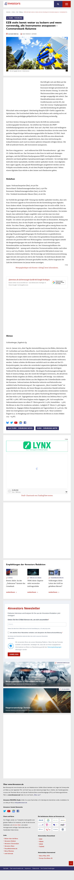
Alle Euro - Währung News (20, 428)
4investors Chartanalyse (12, 843)
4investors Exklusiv (10, 841)
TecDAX (41, 846)
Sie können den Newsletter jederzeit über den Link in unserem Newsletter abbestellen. (28, 637)
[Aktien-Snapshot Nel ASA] (63, 824)
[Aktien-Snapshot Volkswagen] (63, 829)
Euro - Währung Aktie (47, 428)
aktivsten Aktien (17, 825)
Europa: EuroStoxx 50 (45, 858)
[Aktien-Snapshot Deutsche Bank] (41, 824)
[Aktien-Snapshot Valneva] (55, 829)
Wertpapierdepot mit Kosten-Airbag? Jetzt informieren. (37, 268)
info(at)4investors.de (21, 802)
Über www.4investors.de (16, 868)
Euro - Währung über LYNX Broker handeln (37, 450)
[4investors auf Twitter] (11, 423)
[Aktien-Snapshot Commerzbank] (63, 820)
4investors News (9, 846)
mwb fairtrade (9, 853)
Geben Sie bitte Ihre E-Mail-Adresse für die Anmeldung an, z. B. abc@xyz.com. (29, 628)
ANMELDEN (13, 654)
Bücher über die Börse (11, 838)
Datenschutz (35, 868)
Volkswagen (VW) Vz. (57, 577)
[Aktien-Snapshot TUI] (48, 829)
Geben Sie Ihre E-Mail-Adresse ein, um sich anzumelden (28, 619)
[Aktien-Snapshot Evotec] (55, 824)
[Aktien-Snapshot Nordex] (41, 829)
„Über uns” (36, 795)
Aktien (13, 12)
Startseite (5, 868)
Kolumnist (28, 34)
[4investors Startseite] (12, 4)
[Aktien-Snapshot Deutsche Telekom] (48, 824)
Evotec (10, 577)
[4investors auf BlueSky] (7, 423)
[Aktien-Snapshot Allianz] (41, 820)
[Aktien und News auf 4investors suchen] (58, 4)
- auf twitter (34, 34)
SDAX (41, 844)
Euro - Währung (19, 12)
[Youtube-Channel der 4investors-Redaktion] (15, 423)
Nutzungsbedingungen (54, 647)
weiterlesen (10, 592)
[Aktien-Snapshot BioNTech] (55, 820)
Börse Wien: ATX (44, 856)
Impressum (28, 868)
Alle (66, 4)
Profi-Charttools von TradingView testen (37, 495)
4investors (8, 12)
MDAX (41, 841)
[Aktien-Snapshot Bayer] (48, 820)
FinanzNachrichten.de (11, 848)
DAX (40, 839)
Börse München (9, 851)
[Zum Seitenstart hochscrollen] (71, 863)
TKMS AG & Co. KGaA (35, 577)
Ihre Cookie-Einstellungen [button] (47, 868)
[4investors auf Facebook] (25, 423)
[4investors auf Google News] (20, 422)
